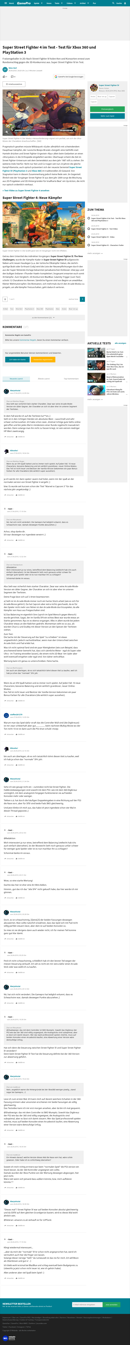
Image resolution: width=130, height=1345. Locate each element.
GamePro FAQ (25, 1317)
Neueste (16, 378)
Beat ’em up (73, 309)
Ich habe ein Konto (17, 359)
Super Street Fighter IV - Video (103, 237)
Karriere (63, 1317)
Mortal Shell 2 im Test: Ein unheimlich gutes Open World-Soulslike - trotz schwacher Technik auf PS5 (116, 356)
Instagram (21, 1327)
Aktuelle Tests (99, 343)
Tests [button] (57, 3)
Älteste (44, 378)
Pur (94, 3)
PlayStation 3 (20, 170)
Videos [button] (69, 3)
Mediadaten (106, 1317)
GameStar (6, 1323)
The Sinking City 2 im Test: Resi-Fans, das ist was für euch (115, 366)
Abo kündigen (36, 1317)
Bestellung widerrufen (51, 1317)
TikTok (28, 1327)
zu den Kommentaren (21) (42, 317)
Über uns (15, 1317)
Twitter (5, 1327)
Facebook (12, 1327)
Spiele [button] (36, 3)
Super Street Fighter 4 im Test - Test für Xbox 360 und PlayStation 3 (108, 219)
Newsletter (71, 1317)
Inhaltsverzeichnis (15, 84)
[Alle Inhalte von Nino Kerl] (5, 69)
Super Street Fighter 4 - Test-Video (104, 229)
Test (11, 309)
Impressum (7, 1317)
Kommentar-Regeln (28, 340)
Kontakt (79, 1317)
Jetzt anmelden (111, 1304)
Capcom (112, 96)
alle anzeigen (120, 343)
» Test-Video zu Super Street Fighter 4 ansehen (26, 190)
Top (71, 378)
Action (64, 309)
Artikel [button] (83, 3)
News (49, 3)
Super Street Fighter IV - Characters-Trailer (107, 245)
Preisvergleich (107, 109)
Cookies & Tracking (26, 1320)
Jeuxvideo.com (42, 1323)
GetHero (32, 1323)
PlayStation (49, 309)
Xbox (57, 309)
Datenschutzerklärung (10, 1320)
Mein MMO (23, 1323)
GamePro (14, 1323)
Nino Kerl (13, 68)
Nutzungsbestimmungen (92, 1317)
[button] (9, 3)
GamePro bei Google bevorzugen (70, 77)
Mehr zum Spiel (107, 116)
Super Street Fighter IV (109, 85)
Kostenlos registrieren (43, 359)
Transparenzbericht (42, 1320)
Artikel (5, 309)
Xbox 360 (36, 170)
